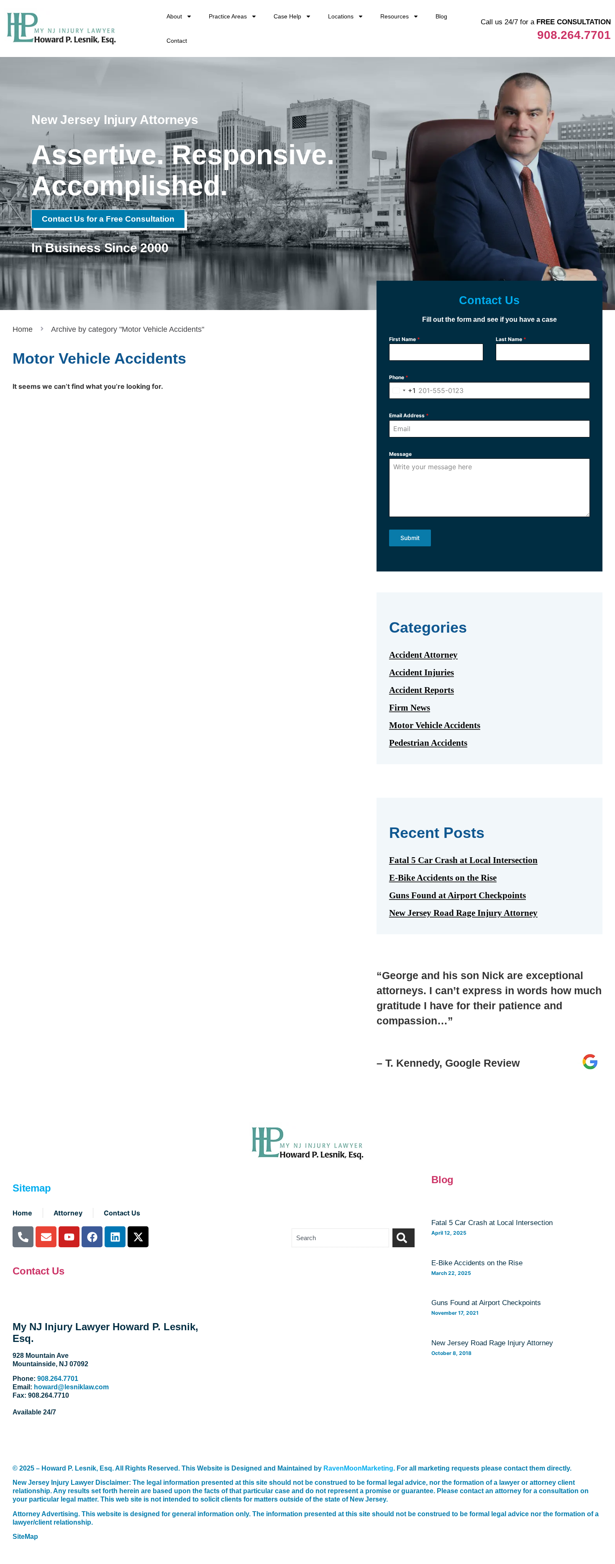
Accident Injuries (421, 672)
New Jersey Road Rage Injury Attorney (463, 913)
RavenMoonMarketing (358, 1468)
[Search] (403, 1237)
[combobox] (402, 391)
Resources (394, 16)
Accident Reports (421, 690)
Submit (410, 537)
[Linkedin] (115, 1236)
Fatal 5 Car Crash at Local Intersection (463, 860)
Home (23, 329)
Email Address (409, 415)
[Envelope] (46, 1236)
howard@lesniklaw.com (71, 1387)
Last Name (511, 339)
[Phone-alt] (23, 1236)
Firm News (409, 708)
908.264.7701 (574, 34)
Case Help (287, 16)
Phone (398, 377)
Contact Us (38, 1271)
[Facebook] (92, 1236)
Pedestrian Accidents (428, 743)
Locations (341, 16)
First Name (404, 339)
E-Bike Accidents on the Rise (443, 878)
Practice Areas (228, 16)
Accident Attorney (423, 655)
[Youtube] (69, 1236)
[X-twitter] (138, 1236)
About (174, 16)
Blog (441, 16)
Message (400, 454)
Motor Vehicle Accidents (434, 725)
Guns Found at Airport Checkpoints (457, 895)
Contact (177, 40)
